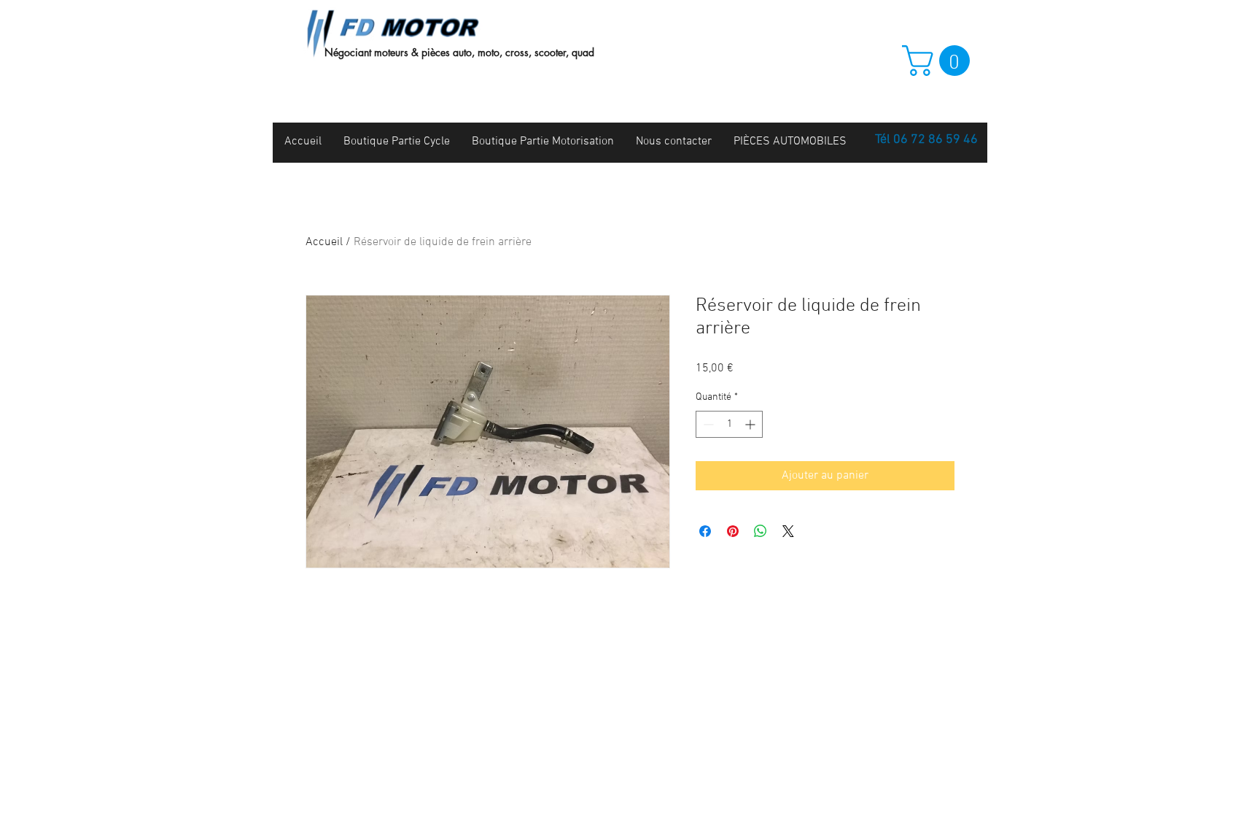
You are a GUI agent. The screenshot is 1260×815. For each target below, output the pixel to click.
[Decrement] (707, 424)
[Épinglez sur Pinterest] (733, 531)
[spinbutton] (729, 424)
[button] (939, 60)
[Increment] (751, 424)
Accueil (324, 242)
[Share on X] (788, 531)
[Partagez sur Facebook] (705, 531)
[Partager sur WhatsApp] (760, 531)
